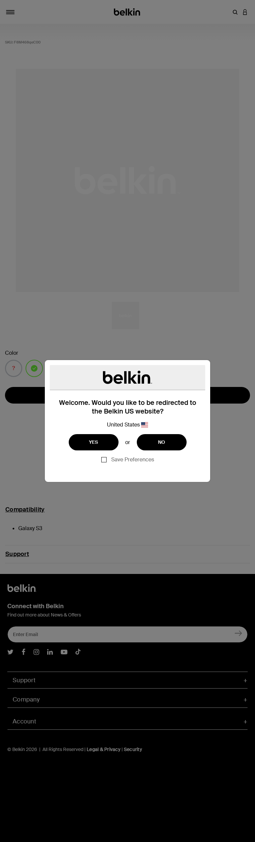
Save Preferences (132, 459)
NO (161, 442)
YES (93, 442)
